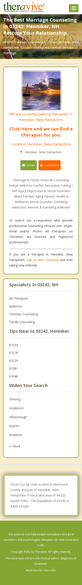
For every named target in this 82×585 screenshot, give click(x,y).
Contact (30, 165)
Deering (14, 399)
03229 (13, 360)
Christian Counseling (23, 314)
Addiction (15, 306)
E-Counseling (50, 165)
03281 (13, 368)
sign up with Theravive (42, 260)
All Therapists (18, 298)
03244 (13, 345)
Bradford (15, 435)
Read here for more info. (41, 570)
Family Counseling (22, 322)
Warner (14, 426)
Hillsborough (18, 417)
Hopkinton (16, 408)
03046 (13, 376)
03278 (13, 353)
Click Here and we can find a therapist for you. (41, 132)
